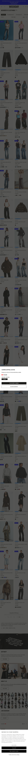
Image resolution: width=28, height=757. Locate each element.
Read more (14, 745)
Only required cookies (14, 751)
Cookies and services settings (14, 754)
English (4, 379)
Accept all (14, 747)
